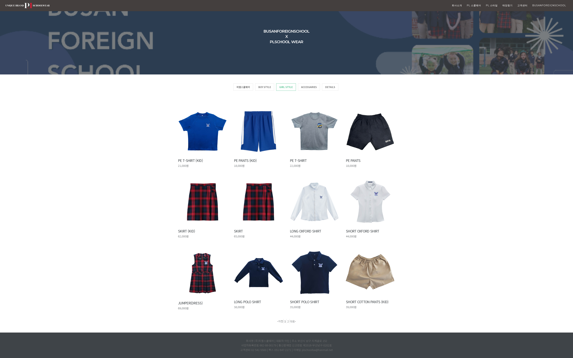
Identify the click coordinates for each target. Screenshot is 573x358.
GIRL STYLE (286, 87)
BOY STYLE (264, 87)
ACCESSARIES (309, 87)
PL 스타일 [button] (492, 5)
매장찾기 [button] (507, 5)
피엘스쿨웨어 (243, 87)
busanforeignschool (549, 5)
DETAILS (330, 87)
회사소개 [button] (457, 5)
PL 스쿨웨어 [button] (474, 5)
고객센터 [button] (522, 5)
